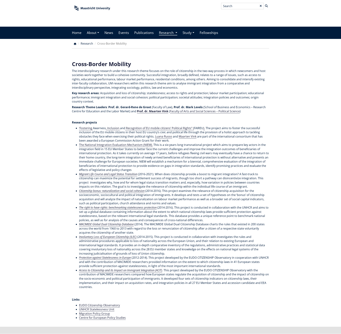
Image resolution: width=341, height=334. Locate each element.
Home (77, 32)
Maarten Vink (187, 136)
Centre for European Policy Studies (102, 318)
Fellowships (209, 32)
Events (123, 32)
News (108, 32)
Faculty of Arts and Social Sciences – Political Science (205, 111)
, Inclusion (113, 128)
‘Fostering (86, 128)
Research (167, 32)
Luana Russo (163, 136)
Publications (144, 32)
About (91, 32)
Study (187, 32)
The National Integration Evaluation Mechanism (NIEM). (116, 145)
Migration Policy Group (94, 314)
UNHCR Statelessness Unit (96, 309)
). (204, 128)
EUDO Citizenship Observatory (99, 305)
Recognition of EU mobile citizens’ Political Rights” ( (159, 128)
